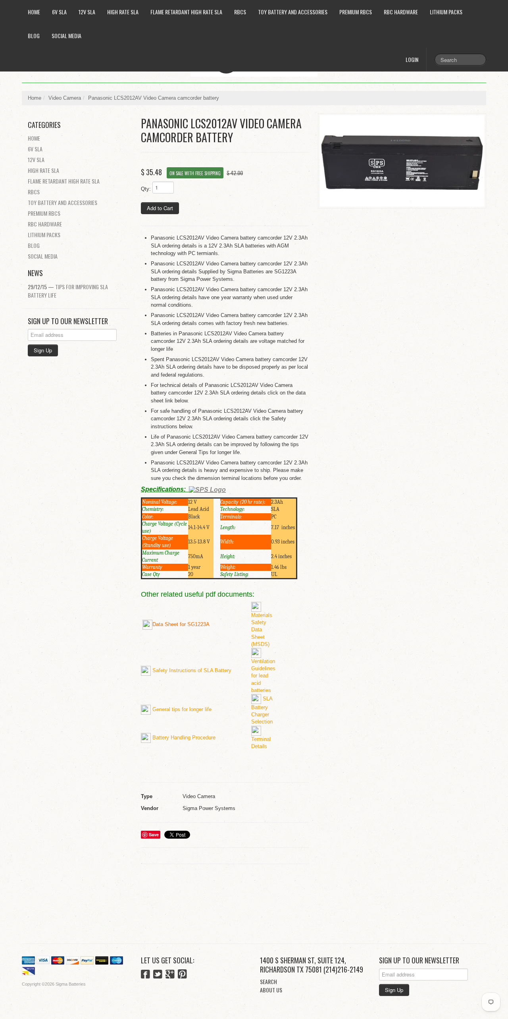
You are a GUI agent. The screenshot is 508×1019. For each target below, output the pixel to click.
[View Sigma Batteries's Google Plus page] (170, 975)
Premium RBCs (355, 12)
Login (412, 59)
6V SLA (59, 12)
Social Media (66, 35)
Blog (34, 35)
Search (268, 981)
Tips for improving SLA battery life (68, 290)
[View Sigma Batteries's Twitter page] (157, 975)
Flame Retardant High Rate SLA (186, 12)
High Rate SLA (123, 12)
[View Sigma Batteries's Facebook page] (145, 975)
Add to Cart (160, 208)
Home (34, 12)
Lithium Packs (446, 12)
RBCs (240, 12)
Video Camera (64, 98)
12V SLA (87, 12)
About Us (271, 990)
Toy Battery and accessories (292, 12)
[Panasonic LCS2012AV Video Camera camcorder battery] (402, 161)
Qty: (146, 189)
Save (154, 834)
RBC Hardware (401, 12)
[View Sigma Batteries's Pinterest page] (182, 975)
